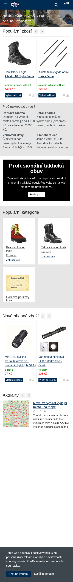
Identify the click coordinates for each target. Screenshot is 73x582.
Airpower (46, 251)
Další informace (44, 573)
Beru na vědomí (18, 573)
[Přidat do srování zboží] (34, 95)
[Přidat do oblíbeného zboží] (30, 95)
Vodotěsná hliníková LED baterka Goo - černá (51, 361)
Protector (11, 255)
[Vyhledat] (55, 4)
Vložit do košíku (14, 380)
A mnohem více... (47, 135)
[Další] (42, 31)
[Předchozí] (36, 31)
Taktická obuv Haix (53, 247)
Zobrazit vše (13, 259)
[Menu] (6, 5)
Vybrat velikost (13, 95)
